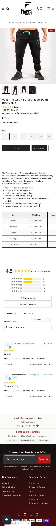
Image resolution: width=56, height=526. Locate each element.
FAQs (31, 491)
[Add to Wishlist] (51, 148)
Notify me (39, 148)
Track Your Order (36, 495)
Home (11, 22)
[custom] (19, 513)
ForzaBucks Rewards (11, 495)
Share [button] (9, 364)
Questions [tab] (26, 313)
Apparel (19, 22)
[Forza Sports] (26, 8)
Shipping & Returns (37, 487)
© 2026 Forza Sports (38, 503)
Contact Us (34, 483)
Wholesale (33, 499)
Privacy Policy (8, 487)
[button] (28, 113)
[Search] (9, 9)
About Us (6, 483)
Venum (7, 118)
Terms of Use (8, 491)
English (14, 523)
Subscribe (44, 459)
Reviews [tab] (9, 313)
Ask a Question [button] (29, 304)
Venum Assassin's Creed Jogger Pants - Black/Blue (25, 358)
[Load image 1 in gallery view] (28, 56)
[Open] (6, 519)
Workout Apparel (40, 22)
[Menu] (3, 9)
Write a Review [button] (29, 298)
